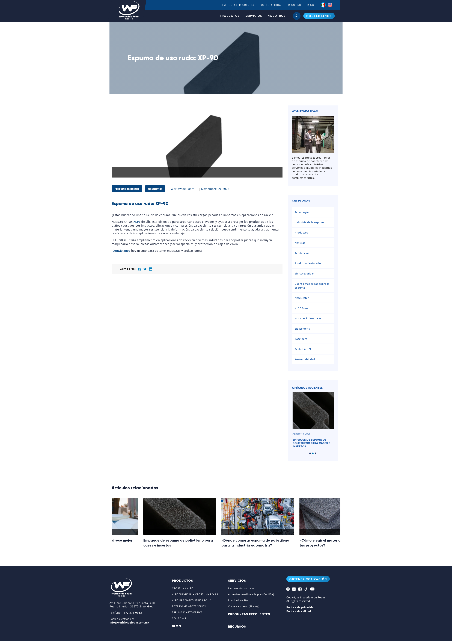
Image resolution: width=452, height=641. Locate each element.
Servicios (253, 15)
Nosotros (277, 15)
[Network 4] (305, 589)
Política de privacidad (300, 607)
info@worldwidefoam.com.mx (129, 622)
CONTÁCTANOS (319, 16)
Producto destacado (127, 188)
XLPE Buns (301, 308)
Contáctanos (121, 251)
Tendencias (302, 253)
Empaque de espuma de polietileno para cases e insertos (310, 443)
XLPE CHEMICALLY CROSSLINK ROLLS (195, 594)
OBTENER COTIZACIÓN (308, 579)
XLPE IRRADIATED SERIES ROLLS (192, 600)
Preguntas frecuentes (238, 5)
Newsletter (155, 188)
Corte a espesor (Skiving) (243, 606)
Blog (310, 5)
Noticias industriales (308, 318)
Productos (230, 15)
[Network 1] (288, 589)
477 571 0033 (133, 612)
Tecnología (302, 212)
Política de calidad (298, 611)
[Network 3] (300, 589)
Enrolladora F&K (238, 600)
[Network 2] (294, 589)
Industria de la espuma (309, 222)
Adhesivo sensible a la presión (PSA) (251, 594)
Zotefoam (301, 339)
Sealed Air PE (303, 349)
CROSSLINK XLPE (182, 588)
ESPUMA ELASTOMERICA (187, 612)
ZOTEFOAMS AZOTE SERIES (189, 606)
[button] (310, 453)
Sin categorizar (304, 273)
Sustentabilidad (271, 5)
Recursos (295, 5)
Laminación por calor (241, 588)
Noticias (300, 242)
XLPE (137, 222)
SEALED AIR (179, 618)
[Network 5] (312, 589)
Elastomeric (302, 328)
